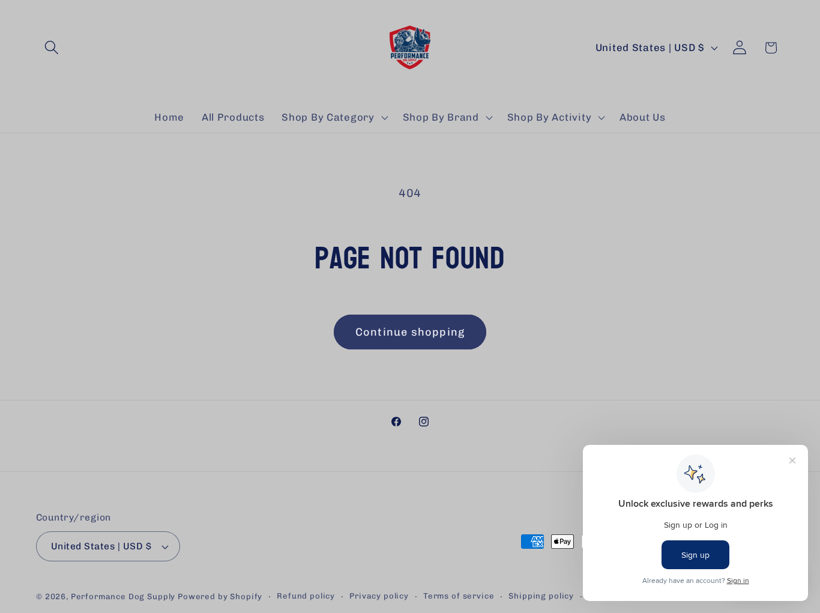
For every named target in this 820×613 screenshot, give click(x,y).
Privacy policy (379, 595)
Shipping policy (541, 595)
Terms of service (458, 595)
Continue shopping (410, 332)
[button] (52, 48)
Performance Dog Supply (123, 596)
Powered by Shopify (220, 596)
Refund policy (306, 595)
